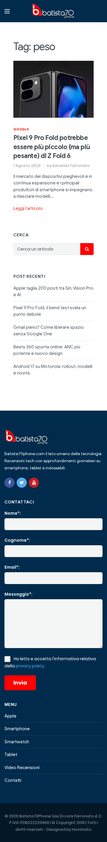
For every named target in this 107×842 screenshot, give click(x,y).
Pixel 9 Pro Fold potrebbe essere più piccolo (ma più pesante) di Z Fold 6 (51, 147)
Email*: (12, 567)
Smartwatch (16, 741)
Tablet (10, 754)
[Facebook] (9, 483)
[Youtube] (34, 483)
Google (21, 129)
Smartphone (17, 728)
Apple (10, 716)
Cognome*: (17, 540)
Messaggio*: (18, 594)
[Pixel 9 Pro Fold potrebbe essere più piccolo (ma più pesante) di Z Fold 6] (53, 89)
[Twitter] (22, 483)
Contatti (12, 780)
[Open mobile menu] (7, 11)
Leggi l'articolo (28, 208)
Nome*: (12, 513)
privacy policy (30, 666)
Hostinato (82, 829)
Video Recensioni (22, 767)
